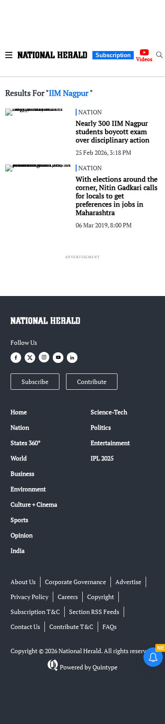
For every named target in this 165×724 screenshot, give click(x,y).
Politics (101, 427)
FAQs (110, 626)
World (19, 458)
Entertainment (110, 443)
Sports (19, 520)
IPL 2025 (102, 458)
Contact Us (25, 626)
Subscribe (35, 381)
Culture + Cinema (34, 504)
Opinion (22, 535)
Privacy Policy (29, 596)
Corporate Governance (75, 582)
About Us (23, 582)
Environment (28, 489)
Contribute (91, 381)
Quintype (104, 667)
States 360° (25, 443)
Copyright (100, 596)
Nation (20, 427)
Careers (68, 596)
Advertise (128, 582)
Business (22, 473)
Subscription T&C (35, 611)
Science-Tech (109, 412)
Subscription (113, 55)
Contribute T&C (71, 626)
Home (19, 412)
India (18, 550)
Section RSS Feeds (94, 611)
